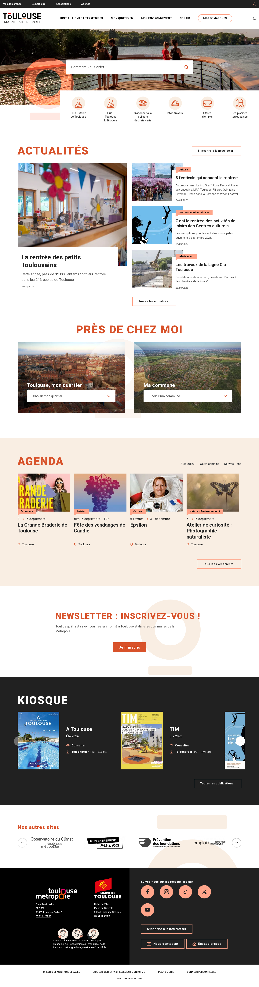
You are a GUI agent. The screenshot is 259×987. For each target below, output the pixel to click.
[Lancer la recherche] (186, 67)
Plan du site (166, 972)
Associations (63, 4)
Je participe (39, 4)
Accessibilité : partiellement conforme (119, 972)
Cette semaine (209, 464)
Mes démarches (12, 4)
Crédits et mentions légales (61, 972)
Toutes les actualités (153, 301)
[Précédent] (22, 843)
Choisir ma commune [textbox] (164, 396)
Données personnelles (201, 972)
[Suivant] (236, 843)
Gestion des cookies (130, 978)
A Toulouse (79, 729)
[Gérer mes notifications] (254, 18)
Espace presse (209, 944)
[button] (240, 741)
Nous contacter (165, 944)
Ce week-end (232, 464)
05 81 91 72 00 (43, 916)
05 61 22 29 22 (102, 916)
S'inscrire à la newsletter (215, 150)
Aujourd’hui (188, 464)
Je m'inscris (129, 647)
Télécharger (89, 751)
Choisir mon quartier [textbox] (47, 396)
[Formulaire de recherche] (254, 4)
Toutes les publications (216, 783)
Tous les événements (218, 564)
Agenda (85, 4)
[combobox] (122, 67)
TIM (174, 729)
